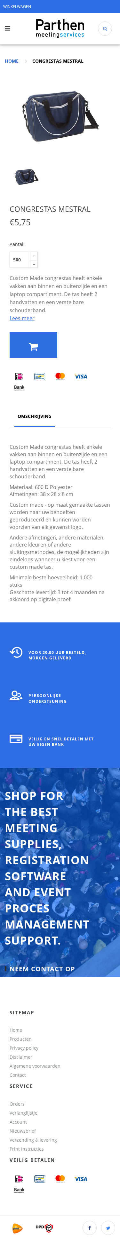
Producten (21, 1039)
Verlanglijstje (23, 1113)
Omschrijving (35, 416)
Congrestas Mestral (58, 61)
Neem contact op (42, 969)
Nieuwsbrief (23, 1131)
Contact (18, 1075)
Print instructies (27, 1149)
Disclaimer (21, 1057)
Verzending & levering (33, 1140)
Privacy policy (24, 1048)
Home (12, 61)
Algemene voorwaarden (35, 1066)
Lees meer (22, 318)
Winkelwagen (17, 6)
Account (18, 1122)
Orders (17, 1104)
